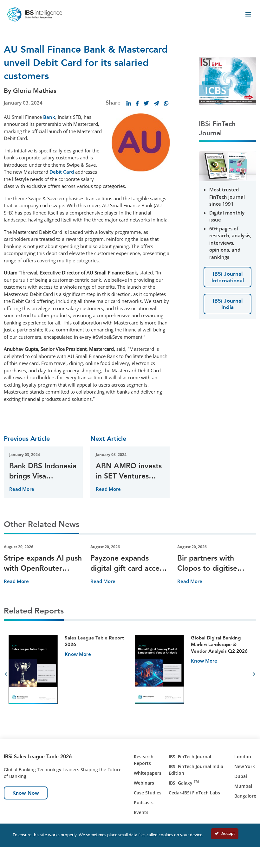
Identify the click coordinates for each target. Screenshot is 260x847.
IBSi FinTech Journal (190, 757)
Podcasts (143, 802)
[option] (67, 674)
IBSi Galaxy (184, 783)
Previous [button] (6, 674)
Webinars (144, 783)
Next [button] (254, 674)
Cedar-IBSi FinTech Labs (194, 793)
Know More (78, 654)
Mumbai (243, 786)
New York (244, 766)
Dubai (240, 776)
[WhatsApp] (166, 103)
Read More (21, 489)
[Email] (156, 103)
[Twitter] (146, 103)
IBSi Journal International (227, 277)
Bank (49, 117)
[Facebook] (137, 103)
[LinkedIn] (128, 103)
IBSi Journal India (228, 304)
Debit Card (61, 172)
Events (141, 812)
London (242, 757)
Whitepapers (147, 773)
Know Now (25, 793)
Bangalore (245, 796)
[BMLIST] (227, 80)
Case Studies (147, 793)
